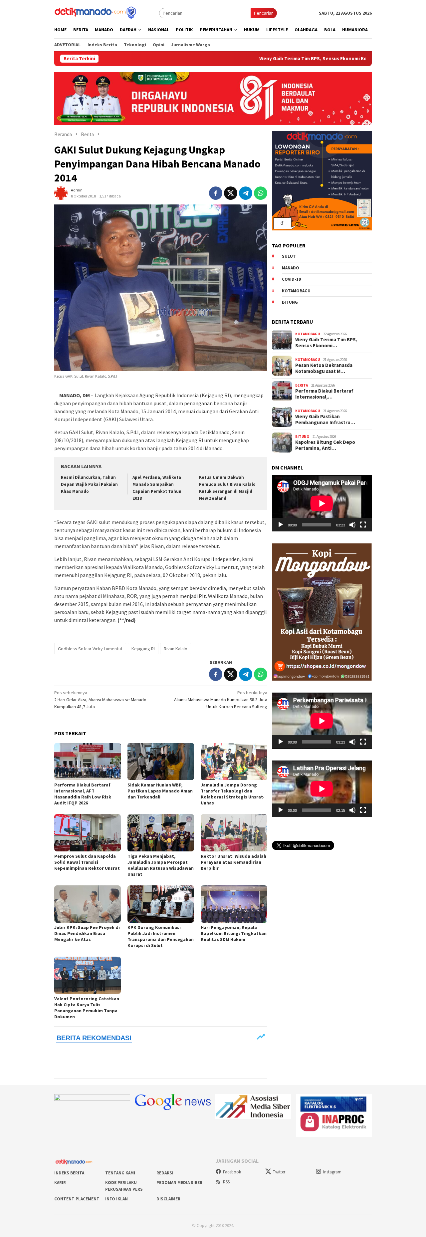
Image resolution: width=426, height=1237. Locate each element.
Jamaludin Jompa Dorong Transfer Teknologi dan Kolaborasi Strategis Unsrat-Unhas (233, 794)
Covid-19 (291, 279)
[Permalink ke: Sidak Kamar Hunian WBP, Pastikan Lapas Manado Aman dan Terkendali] (160, 761)
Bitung (290, 302)
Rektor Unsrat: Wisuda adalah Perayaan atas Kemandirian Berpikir (233, 862)
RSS (226, 1182)
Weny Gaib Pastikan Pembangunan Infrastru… (325, 420)
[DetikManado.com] (95, 12)
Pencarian (264, 13)
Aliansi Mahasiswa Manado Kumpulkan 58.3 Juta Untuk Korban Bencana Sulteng (220, 700)
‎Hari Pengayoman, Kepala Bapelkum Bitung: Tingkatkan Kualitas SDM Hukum (234, 933)
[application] (322, 503)
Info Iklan (116, 1199)
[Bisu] (352, 524)
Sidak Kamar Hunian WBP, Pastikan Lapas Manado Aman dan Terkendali (160, 791)
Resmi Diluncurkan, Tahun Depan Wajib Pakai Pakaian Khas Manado (89, 484)
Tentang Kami (120, 1173)
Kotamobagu (296, 290)
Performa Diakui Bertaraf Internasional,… (324, 394)
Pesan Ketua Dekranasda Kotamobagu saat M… (323, 368)
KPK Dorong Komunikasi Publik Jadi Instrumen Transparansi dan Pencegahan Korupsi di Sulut (160, 936)
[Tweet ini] (230, 193)
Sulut (289, 256)
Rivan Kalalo (175, 649)
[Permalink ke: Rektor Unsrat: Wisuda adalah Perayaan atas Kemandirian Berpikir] (234, 832)
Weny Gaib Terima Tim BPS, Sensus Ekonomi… (326, 343)
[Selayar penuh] (363, 524)
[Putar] (280, 524)
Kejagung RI (143, 649)
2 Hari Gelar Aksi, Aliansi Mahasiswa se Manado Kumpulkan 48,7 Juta (100, 700)
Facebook (232, 1172)
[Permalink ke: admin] (61, 193)
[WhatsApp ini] (260, 193)
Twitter (279, 1172)
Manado (290, 267)
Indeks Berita (69, 1173)
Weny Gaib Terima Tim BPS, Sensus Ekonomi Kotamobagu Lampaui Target (294, 59)
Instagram (332, 1172)
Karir (60, 1182)
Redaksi (164, 1173)
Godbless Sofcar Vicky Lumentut (90, 649)
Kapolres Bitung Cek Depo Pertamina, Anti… (325, 445)
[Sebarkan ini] (215, 193)
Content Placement (77, 1199)
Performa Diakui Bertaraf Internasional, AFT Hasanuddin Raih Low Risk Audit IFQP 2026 (82, 794)
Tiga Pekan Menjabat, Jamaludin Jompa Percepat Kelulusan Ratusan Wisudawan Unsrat (160, 865)
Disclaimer (168, 1199)
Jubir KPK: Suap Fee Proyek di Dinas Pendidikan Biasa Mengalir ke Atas (87, 933)
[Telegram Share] (245, 193)
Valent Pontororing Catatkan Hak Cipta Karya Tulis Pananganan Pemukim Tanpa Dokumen (86, 1008)
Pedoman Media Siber (179, 1182)
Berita (301, 385)
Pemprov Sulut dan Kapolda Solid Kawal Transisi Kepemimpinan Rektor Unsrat (87, 862)
